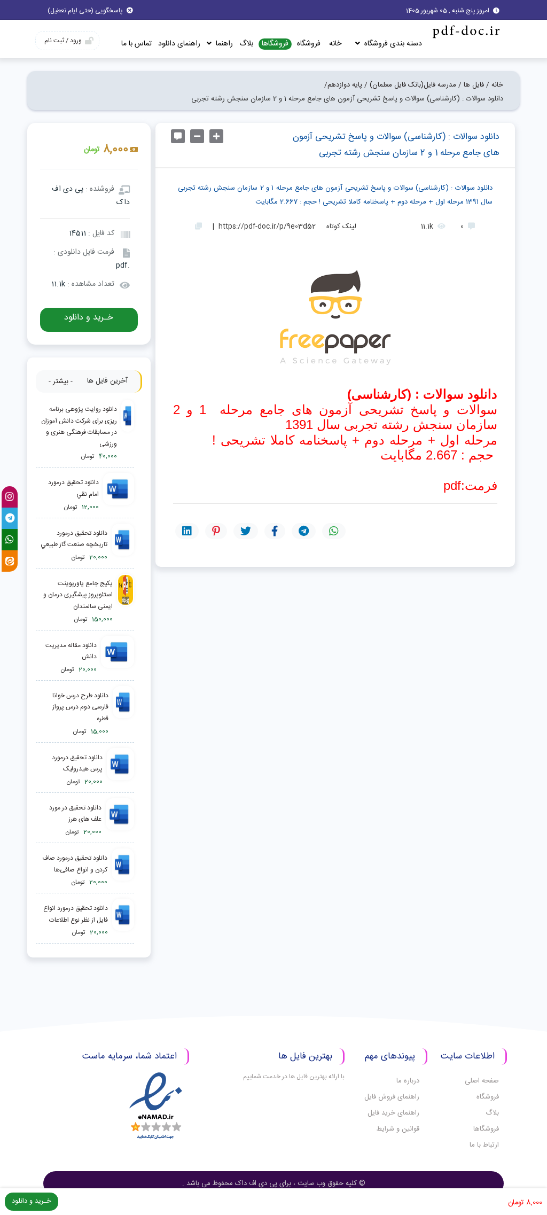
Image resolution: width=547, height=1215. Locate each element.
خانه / (494, 85)
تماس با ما (136, 43)
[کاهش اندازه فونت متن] (197, 136)
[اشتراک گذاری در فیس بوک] (274, 531)
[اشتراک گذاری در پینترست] (216, 531)
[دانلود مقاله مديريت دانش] (117, 658)
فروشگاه (309, 43)
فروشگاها (275, 44)
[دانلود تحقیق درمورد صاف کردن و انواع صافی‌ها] (123, 870)
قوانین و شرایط (398, 1129)
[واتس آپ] (10, 539)
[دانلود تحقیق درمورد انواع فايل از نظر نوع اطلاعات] (123, 921)
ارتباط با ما (484, 1145)
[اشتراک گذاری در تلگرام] (304, 531)
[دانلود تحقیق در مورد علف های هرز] (120, 820)
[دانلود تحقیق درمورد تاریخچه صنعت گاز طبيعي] (123, 546)
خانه (335, 43)
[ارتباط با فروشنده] (178, 136)
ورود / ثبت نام (63, 40)
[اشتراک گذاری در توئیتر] (245, 531)
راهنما (223, 43)
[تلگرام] (10, 518)
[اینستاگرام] (10, 497)
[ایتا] (10, 561)
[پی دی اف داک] (465, 31)
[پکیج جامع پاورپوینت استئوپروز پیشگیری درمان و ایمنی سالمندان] (125, 602)
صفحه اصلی (482, 1081)
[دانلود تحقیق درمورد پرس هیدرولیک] (120, 770)
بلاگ (246, 43)
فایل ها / (471, 85)
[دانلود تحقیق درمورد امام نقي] (118, 495)
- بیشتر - (61, 381)
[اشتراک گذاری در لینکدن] (187, 531)
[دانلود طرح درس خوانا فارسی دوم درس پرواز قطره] (123, 714)
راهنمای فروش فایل (391, 1097)
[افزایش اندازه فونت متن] (216, 136)
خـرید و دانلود (88, 317)
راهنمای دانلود (179, 43)
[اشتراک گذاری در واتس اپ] (334, 531)
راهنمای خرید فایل (393, 1113)
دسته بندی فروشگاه (392, 43)
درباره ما (407, 1081)
